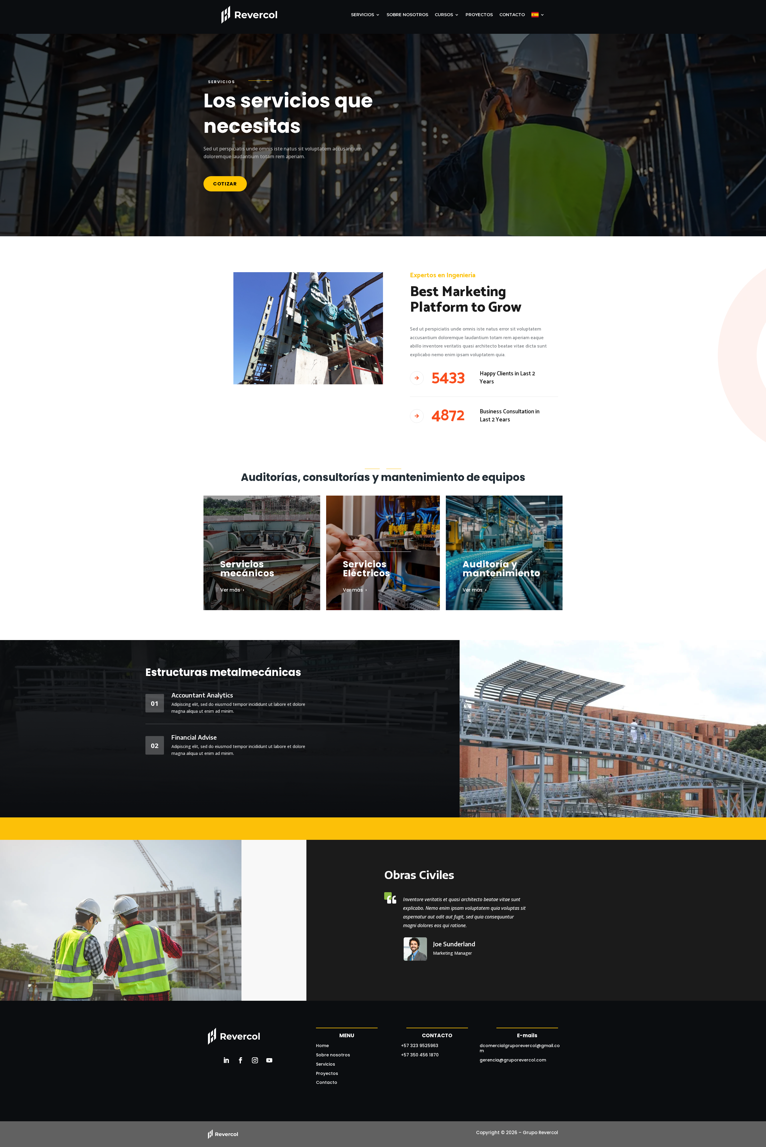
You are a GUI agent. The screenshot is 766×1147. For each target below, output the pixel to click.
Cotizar (225, 183)
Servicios (325, 1064)
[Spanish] (538, 15)
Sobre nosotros (407, 14)
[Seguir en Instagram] (255, 1060)
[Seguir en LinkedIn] (226, 1060)
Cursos (444, 14)
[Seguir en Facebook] (241, 1060)
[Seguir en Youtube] (269, 1060)
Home (322, 1046)
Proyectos (479, 14)
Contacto (512, 14)
